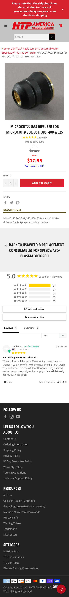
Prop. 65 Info (10, 518)
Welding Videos (12, 523)
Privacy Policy (11, 456)
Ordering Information (15, 445)
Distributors (10, 535)
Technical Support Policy (17, 478)
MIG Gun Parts (11, 551)
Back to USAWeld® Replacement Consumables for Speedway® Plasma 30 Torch (36, 250)
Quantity (8, 175)
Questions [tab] (29, 327)
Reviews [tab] (8, 327)
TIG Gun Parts (11, 563)
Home (5, 49)
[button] (59, 382)
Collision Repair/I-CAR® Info (19, 501)
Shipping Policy (12, 450)
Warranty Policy (12, 467)
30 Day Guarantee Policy (17, 461)
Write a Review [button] (36, 309)
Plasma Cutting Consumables (20, 568)
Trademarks (10, 529)
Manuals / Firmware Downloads (21, 512)
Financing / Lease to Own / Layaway (24, 507)
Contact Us (9, 439)
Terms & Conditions (14, 473)
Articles (7, 495)
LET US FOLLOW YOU (18, 426)
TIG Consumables (13, 557)
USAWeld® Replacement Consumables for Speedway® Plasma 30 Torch (30, 51)
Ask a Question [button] (36, 317)
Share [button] (9, 382)
